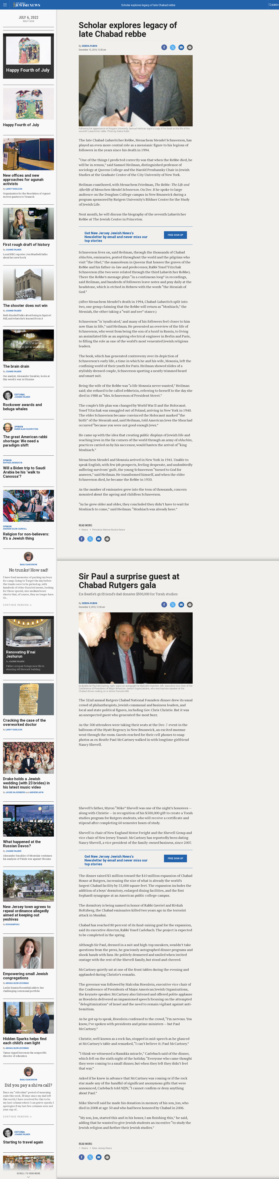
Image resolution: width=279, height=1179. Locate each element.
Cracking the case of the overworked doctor (24, 722)
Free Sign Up (175, 235)
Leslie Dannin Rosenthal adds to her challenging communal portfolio (23, 989)
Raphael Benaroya (12, 463)
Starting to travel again (23, 1142)
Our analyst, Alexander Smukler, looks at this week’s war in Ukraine (26, 377)
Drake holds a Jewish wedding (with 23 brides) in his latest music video (26, 783)
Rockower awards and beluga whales (22, 406)
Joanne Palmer (13, 250)
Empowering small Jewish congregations (25, 976)
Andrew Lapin (36, 792)
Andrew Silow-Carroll (15, 529)
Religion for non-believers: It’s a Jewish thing (26, 536)
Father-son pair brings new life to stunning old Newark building (25, 667)
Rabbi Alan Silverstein (26, 429)
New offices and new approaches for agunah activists (23, 179)
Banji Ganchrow (28, 565)
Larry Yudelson (14, 189)
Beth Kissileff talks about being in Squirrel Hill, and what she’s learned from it (27, 317)
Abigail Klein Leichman (17, 983)
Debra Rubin (89, 46)
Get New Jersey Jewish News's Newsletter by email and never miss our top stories (116, 237)
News (85, 529)
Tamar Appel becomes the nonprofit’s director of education (24, 1054)
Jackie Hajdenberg (15, 792)
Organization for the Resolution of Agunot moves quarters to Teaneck (26, 195)
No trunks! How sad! (28, 570)
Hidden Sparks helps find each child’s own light (24, 1040)
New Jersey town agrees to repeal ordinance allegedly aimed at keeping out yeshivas (27, 913)
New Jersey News (102, 1148)
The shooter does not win (25, 305)
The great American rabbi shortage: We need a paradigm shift (25, 441)
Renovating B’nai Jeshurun (20, 654)
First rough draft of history (26, 244)
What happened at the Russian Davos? (22, 843)
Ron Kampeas (13, 924)
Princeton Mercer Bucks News (108, 529)
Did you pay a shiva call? (28, 1085)
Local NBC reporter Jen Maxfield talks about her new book (25, 256)
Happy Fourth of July (28, 70)
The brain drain (16, 366)
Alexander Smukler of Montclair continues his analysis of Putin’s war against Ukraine (27, 857)
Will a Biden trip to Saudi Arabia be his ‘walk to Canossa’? (24, 472)
